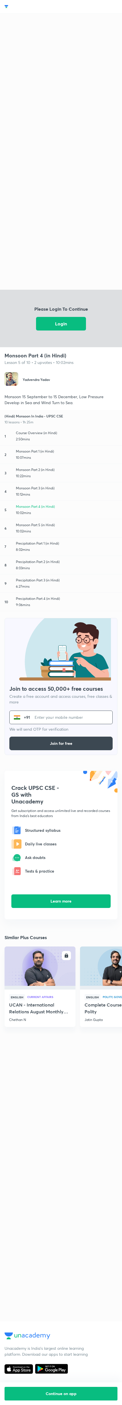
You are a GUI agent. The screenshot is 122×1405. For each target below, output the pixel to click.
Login (61, 324)
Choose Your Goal (29, 6)
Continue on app (61, 1393)
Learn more (61, 901)
